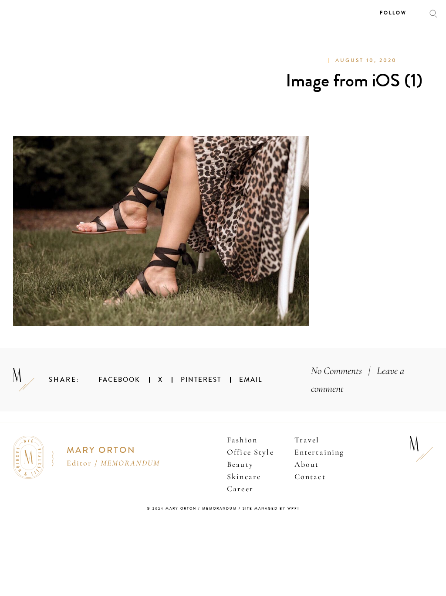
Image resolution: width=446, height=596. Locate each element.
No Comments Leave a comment (357, 379)
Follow (393, 13)
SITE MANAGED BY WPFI (271, 508)
